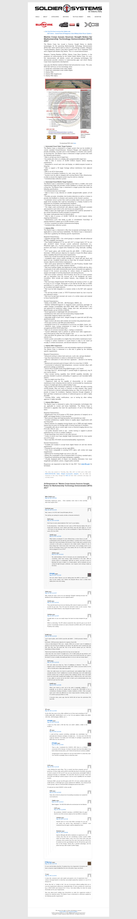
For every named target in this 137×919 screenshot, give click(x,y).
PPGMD (52, 573)
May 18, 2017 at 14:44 (51, 636)
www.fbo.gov (85, 464)
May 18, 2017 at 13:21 (53, 602)
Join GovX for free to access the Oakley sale (57, 31)
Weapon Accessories (67, 473)
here (74, 143)
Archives (66, 16)
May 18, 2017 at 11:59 (51, 498)
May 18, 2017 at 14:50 (53, 520)
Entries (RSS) (63, 911)
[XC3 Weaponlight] (68, 27)
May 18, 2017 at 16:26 (55, 731)
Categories (55, 16)
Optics (58, 473)
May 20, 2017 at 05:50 (62, 832)
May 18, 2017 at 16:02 (55, 792)
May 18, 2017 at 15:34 (53, 766)
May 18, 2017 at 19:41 (51, 875)
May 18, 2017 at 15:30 (55, 536)
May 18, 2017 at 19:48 (55, 685)
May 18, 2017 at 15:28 (53, 722)
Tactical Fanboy (78, 16)
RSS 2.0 (68, 475)
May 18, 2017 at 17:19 (51, 863)
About (45, 16)
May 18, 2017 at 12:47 (51, 593)
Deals (37, 16)
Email (89, 16)
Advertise (98, 16)
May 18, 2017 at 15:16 (53, 662)
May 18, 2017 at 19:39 (57, 744)
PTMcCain (48, 862)
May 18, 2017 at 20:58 (60, 809)
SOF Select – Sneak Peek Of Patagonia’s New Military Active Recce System (69, 33)
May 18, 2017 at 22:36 (62, 819)
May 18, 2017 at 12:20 (51, 510)
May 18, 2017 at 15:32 (55, 575)
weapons (76, 473)
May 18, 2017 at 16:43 (57, 554)
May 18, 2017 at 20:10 (57, 802)
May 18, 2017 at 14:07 (53, 615)
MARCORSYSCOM (50, 473)
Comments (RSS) (73, 911)
